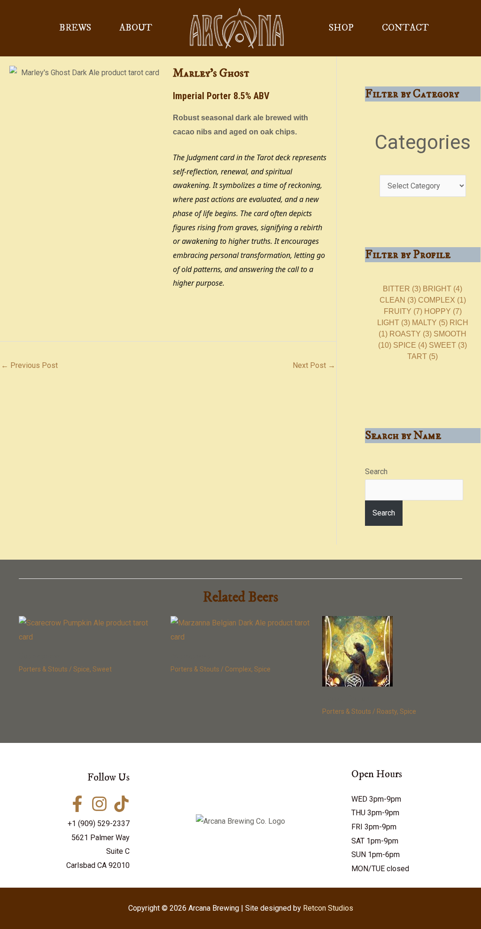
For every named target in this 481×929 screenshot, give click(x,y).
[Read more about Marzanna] (240, 629)
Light (393, 323)
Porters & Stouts (43, 669)
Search (376, 471)
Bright (442, 289)
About (135, 28)
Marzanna (190, 656)
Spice (410, 345)
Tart (422, 356)
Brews (75, 28)
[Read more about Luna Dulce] (357, 651)
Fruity (403, 311)
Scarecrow (39, 656)
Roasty (410, 334)
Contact (405, 28)
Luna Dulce (346, 698)
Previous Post (29, 365)
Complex (442, 300)
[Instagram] (99, 804)
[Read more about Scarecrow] (89, 629)
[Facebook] (77, 804)
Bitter (402, 289)
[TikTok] (121, 804)
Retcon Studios (328, 908)
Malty (430, 323)
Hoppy (443, 311)
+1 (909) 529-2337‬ (99, 823)
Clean (398, 300)
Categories (423, 142)
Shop (341, 28)
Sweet (448, 345)
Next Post (314, 365)
